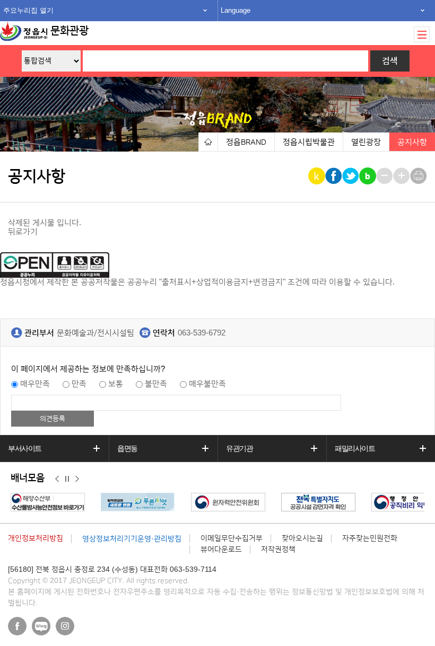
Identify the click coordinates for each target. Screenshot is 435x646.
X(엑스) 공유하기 (351, 175)
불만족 (156, 383)
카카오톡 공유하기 (317, 175)
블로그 (41, 626)
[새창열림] (50, 502)
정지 (67, 478)
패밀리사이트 (355, 448)
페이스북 (17, 626)
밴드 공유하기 (368, 175)
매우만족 (35, 383)
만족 (79, 383)
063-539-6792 (201, 333)
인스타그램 (65, 626)
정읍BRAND (246, 142)
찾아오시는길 (302, 538)
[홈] (208, 141)
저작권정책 (278, 549)
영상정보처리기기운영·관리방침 (131, 539)
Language (235, 10)
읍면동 (127, 448)
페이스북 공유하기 (334, 175)
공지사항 (412, 142)
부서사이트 (24, 448)
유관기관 (239, 448)
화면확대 (402, 175)
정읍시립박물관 (309, 142)
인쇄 (419, 175)
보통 (115, 383)
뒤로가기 (23, 231)
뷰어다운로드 (221, 549)
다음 (77, 478)
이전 (57, 478)
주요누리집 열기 (28, 10)
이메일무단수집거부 (232, 538)
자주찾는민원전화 (369, 538)
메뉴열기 (422, 34)
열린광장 (366, 142)
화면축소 (385, 175)
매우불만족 (207, 383)
